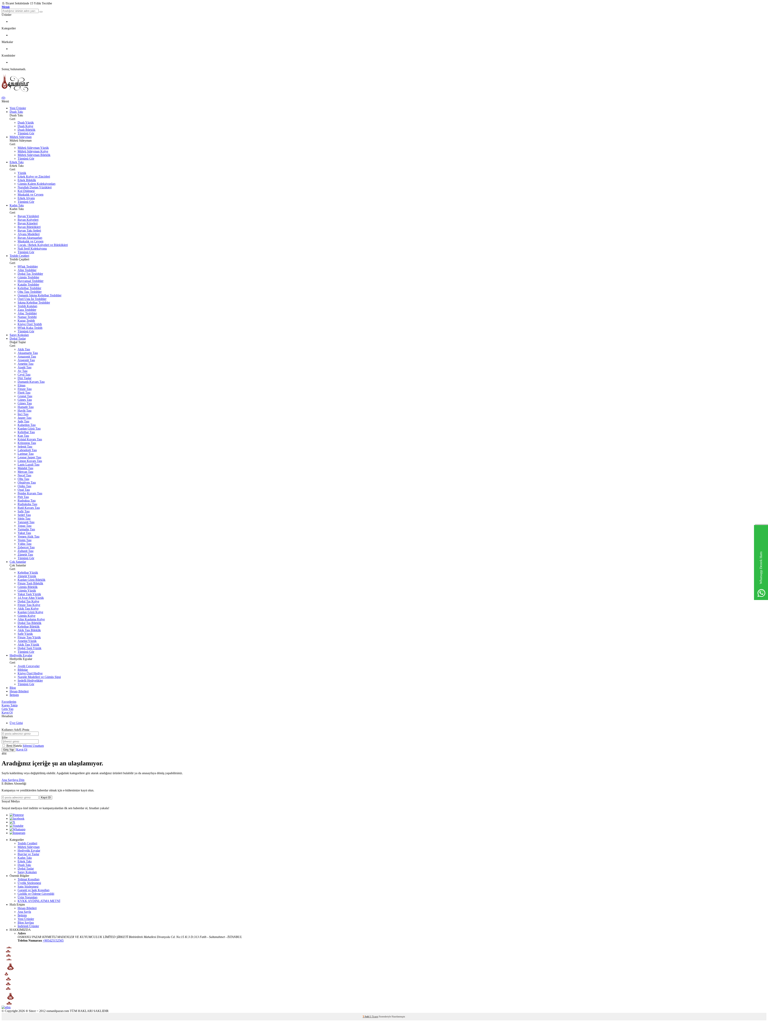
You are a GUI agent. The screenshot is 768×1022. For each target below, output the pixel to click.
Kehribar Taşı (26, 432)
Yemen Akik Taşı (28, 536)
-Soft (366, 1016)
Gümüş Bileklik (28, 587)
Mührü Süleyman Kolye (33, 151)
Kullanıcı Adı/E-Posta (15, 729)
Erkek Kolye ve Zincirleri (34, 176)
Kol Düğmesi (26, 191)
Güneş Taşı (25, 399)
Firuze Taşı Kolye (29, 605)
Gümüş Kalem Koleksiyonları (36, 183)
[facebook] (17, 818)
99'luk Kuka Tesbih (30, 327)
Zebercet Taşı (26, 547)
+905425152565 (53, 940)
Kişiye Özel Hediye (30, 673)
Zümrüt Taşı (25, 554)
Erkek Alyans (26, 198)
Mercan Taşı (25, 471)
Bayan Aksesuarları (30, 237)
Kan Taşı (23, 435)
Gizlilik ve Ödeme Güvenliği (36, 893)
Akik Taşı (24, 349)
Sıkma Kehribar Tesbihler (34, 302)
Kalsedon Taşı (27, 425)
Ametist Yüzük (27, 641)
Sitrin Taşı (24, 518)
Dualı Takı (16, 111)
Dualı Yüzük (26, 122)
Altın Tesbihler (27, 270)
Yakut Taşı (24, 533)
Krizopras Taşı (27, 443)
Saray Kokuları (19, 335)
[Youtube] (16, 825)
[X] (12, 822)
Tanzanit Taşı (26, 522)
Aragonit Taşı (26, 360)
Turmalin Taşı (26, 529)
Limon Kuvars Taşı (30, 461)
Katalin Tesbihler (28, 284)
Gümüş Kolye (26, 615)
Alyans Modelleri (29, 234)
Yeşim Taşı (24, 540)
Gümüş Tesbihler (28, 277)
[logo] (384, 83)
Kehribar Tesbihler (29, 288)
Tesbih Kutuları (27, 306)
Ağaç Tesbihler (27, 313)
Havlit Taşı (24, 410)
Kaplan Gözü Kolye (30, 612)
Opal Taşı (24, 489)
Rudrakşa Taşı (27, 500)
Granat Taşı (25, 396)
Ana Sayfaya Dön (13, 780)
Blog (13, 687)
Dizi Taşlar (24, 378)
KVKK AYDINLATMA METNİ (39, 901)
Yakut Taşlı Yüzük (29, 594)
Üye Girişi (16, 723)
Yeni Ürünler (18, 108)
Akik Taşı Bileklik (29, 630)
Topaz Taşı (24, 525)
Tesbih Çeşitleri (19, 255)
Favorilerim (9, 701)
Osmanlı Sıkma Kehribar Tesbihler (39, 295)
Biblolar (23, 669)
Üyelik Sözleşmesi (29, 883)
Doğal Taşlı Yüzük (29, 648)
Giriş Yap (7, 709)
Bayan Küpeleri (28, 223)
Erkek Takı (17, 162)
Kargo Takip (10, 705)
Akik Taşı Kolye (28, 608)
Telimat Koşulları (28, 879)
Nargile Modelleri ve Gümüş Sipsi (39, 677)
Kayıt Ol (7, 712)
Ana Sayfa (24, 911)
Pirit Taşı (23, 497)
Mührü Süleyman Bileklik (34, 155)
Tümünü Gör (26, 133)
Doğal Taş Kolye (28, 601)
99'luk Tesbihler (28, 266)
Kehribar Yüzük (28, 572)
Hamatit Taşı (26, 407)
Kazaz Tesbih (26, 320)
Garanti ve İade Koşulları (33, 890)
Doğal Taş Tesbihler (30, 273)
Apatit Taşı (24, 367)
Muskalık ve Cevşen (30, 194)
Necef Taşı (24, 475)
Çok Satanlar (18, 561)
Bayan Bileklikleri (29, 227)
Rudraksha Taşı (27, 504)
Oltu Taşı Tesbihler (30, 291)
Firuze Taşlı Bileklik (30, 583)
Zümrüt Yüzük (27, 576)
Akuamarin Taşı (28, 353)
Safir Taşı (24, 511)
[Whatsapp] (17, 829)
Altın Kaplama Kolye (31, 619)
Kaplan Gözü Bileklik (31, 579)
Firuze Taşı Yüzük (29, 637)
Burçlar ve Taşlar (28, 854)
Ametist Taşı (25, 363)
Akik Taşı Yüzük (28, 644)
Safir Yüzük (25, 633)
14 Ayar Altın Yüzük (31, 597)
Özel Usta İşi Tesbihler (32, 299)
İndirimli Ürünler (28, 926)
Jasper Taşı (24, 417)
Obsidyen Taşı (27, 482)
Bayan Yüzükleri (28, 216)
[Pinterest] (17, 815)
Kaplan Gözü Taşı (29, 428)
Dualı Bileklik (26, 129)
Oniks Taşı (24, 486)
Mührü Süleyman (21, 137)
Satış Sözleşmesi (28, 886)
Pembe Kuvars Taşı (30, 493)
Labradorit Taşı (27, 450)
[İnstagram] (17, 833)
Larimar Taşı (26, 453)
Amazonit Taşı (27, 356)
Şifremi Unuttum (33, 745)
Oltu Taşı (23, 479)
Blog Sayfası (26, 922)
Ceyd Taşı (24, 374)
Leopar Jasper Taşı (29, 457)
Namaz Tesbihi (27, 317)
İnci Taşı (23, 414)
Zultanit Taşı (25, 551)
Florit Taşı (24, 392)
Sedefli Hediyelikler (30, 680)
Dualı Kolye (25, 126)
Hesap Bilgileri (19, 691)
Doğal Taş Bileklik (29, 623)
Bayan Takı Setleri (29, 230)
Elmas (21, 385)
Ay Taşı (22, 371)
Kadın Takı (17, 205)
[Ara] (41, 11)
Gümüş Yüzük (27, 590)
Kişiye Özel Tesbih (30, 324)
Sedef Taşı (24, 515)
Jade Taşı (23, 421)
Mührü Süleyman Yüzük (33, 147)
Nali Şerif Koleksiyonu (32, 248)
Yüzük (22, 173)
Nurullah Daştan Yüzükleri (35, 187)
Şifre (5, 737)
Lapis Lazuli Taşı (28, 464)
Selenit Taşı (25, 446)
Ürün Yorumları (27, 897)
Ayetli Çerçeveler (29, 666)
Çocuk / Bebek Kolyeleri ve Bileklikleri (43, 245)
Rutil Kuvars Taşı (29, 507)
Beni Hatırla (14, 745)
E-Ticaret (374, 1016)
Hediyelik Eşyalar (21, 655)
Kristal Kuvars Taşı (30, 439)
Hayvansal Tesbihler (30, 281)
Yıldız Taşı (24, 543)
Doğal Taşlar (18, 338)
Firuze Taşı (25, 389)
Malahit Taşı (25, 468)
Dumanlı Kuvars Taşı (31, 381)
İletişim (14, 695)
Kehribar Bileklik (29, 626)
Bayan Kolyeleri (28, 219)
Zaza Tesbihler (27, 309)
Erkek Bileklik (27, 180)
